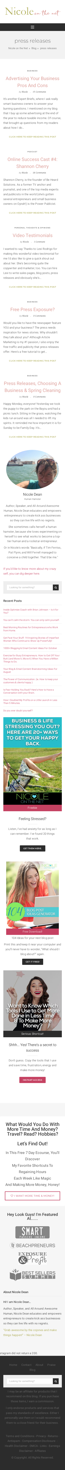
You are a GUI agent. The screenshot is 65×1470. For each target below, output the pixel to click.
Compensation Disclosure (39, 1441)
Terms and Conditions (20, 1436)
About (39, 1365)
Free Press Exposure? (32, 309)
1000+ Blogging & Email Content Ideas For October (30, 648)
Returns (53, 1436)
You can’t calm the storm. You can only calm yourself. (31, 620)
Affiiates (40, 1451)
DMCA (34, 1446)
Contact (26, 1365)
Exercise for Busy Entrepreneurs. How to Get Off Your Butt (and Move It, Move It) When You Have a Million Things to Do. (31, 658)
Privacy (41, 1436)
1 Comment (39, 242)
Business (32, 71)
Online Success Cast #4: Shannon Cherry (33, 163)
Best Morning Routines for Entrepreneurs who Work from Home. (30, 629)
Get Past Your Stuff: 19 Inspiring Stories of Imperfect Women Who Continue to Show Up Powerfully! (31, 639)
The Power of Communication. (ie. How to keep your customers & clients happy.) (30, 681)
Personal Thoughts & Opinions (32, 228)
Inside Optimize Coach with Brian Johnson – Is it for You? (30, 611)
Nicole (25, 92)
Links (43, 1446)
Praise (51, 1365)
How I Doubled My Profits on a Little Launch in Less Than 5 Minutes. (30, 702)
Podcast (33, 152)
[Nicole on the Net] (33, 11)
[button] (32, 27)
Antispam (14, 1441)
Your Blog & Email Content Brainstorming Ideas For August (30, 671)
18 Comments (39, 172)
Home (13, 1365)
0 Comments (39, 316)
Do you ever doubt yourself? (18, 710)
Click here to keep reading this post (32, 136)
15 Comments (39, 92)
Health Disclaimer (16, 1446)
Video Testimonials (32, 235)
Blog (33, 1370)
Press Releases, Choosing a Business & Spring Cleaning (32, 387)
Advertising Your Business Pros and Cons (32, 82)
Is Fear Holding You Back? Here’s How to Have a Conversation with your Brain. (28, 691)
